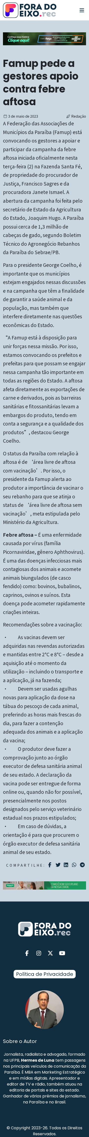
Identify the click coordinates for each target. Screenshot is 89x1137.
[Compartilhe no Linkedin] (67, 864)
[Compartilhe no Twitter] (59, 864)
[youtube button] (62, 953)
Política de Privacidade (44, 974)
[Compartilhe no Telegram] (83, 864)
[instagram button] (38, 953)
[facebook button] (26, 953)
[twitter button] (50, 953)
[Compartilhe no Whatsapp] (75, 864)
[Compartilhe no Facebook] (50, 864)
